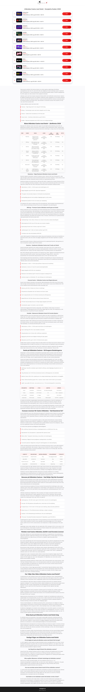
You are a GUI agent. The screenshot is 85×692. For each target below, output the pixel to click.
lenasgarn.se (42, 688)
